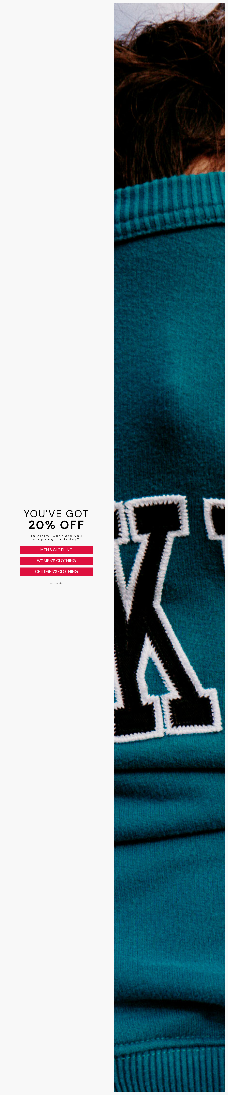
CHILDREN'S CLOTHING (56, 571)
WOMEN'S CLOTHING (56, 560)
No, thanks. (56, 583)
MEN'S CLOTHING (56, 549)
